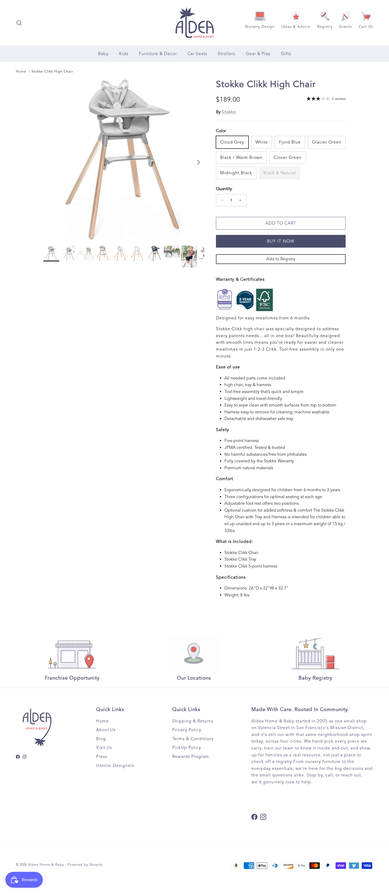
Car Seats (197, 53)
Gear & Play (258, 53)
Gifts (286, 53)
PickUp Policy (186, 747)
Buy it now (281, 241)
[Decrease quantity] (220, 200)
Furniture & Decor (158, 53)
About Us (106, 730)
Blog (101, 739)
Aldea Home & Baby (46, 865)
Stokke (229, 112)
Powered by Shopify (85, 865)
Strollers (226, 53)
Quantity (224, 188)
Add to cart (280, 223)
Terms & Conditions (193, 739)
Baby (103, 53)
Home (21, 71)
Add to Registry (280, 259)
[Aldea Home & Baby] (194, 22)
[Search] (19, 23)
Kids (123, 53)
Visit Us (104, 747)
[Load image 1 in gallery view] (123, 159)
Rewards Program (190, 756)
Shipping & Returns (192, 721)
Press (101, 756)
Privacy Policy (186, 730)
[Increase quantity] (241, 200)
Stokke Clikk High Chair (52, 71)
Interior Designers (115, 765)
